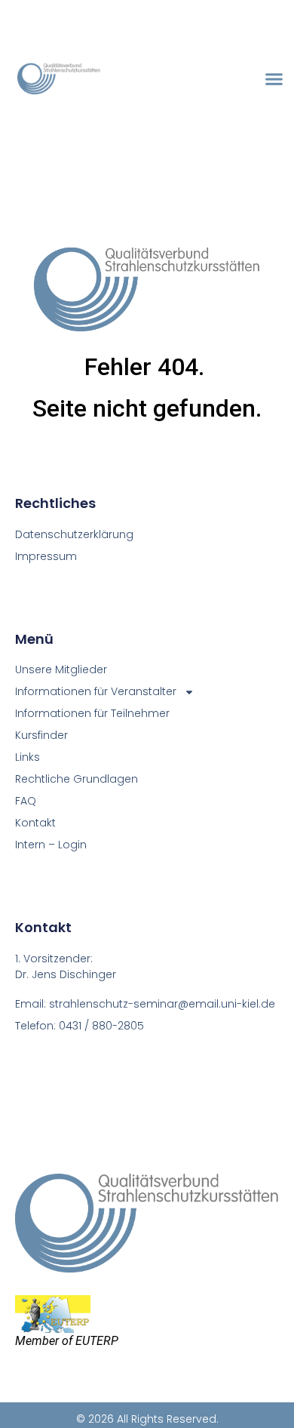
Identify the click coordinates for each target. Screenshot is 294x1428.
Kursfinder (41, 735)
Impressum (46, 556)
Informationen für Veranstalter (95, 691)
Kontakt (35, 822)
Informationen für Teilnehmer (92, 713)
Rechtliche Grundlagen (76, 778)
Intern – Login (51, 844)
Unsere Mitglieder (61, 669)
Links (27, 757)
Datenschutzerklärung (74, 534)
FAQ (25, 800)
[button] (274, 78)
